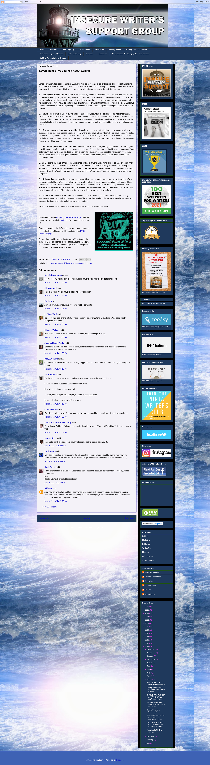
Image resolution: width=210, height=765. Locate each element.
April (149, 676)
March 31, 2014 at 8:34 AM (55, 324)
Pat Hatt (48, 301)
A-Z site (64, 220)
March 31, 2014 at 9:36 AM (55, 337)
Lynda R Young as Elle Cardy (57, 422)
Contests (90, 54)
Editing (67, 263)
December (151, 649)
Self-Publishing (74, 54)
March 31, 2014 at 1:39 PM (55, 353)
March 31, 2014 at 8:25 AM (55, 309)
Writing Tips (146, 548)
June (149, 669)
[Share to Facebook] (87, 259)
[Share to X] (85, 259)
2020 (147, 627)
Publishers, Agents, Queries (51, 54)
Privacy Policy (115, 50)
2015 (147, 643)
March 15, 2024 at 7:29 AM (55, 501)
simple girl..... (50, 438)
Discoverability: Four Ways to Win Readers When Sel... (156, 704)
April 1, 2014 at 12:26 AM (55, 446)
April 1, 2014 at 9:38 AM (54, 483)
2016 (147, 640)
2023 (147, 617)
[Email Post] (76, 259)
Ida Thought (50, 451)
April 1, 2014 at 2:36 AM (54, 461)
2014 (147, 647)
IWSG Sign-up (68, 50)
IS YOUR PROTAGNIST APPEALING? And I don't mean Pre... (156, 697)
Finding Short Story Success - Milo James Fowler (156, 690)
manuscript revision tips (81, 263)
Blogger (119, 760)
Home (42, 50)
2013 (147, 744)
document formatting (54, 263)
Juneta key (149, 581)
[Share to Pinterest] (90, 259)
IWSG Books (84, 50)
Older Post (129, 518)
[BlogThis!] (83, 259)
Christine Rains (51, 409)
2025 (147, 610)
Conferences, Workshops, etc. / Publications (130, 54)
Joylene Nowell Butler (54, 343)
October (150, 656)
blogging (145, 552)
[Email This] (80, 259)
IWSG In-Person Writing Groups (53, 58)
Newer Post (45, 518)
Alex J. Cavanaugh (53, 275)
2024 (147, 613)
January (150, 740)
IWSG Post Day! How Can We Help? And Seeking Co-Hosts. (155, 725)
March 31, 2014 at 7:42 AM (55, 282)
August (150, 663)
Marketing (103, 54)
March (149, 679)
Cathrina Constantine (153, 577)
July (149, 666)
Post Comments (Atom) (93, 528)
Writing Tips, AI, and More (136, 50)
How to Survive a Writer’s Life (153, 711)
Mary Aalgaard (51, 359)
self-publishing (147, 556)
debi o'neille (50, 467)
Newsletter (99, 50)
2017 (147, 637)
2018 (147, 633)
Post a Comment (49, 507)
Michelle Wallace (52, 330)
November (151, 653)
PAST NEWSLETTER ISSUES (153, 303)
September (151, 659)
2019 (147, 630)
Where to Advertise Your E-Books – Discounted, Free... (156, 717)
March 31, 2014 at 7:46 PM (55, 433)
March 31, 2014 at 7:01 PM (55, 417)
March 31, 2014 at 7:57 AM (55, 296)
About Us (53, 50)
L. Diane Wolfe (51, 314)
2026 (147, 607)
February (151, 736)
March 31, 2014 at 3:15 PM (55, 404)
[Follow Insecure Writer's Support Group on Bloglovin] (152, 525)
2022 (147, 620)
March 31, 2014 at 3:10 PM (55, 369)
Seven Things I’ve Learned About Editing (156, 683)
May (149, 673)
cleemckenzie (150, 594)
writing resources (148, 560)
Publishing (146, 544)
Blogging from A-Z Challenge (68, 217)
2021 (147, 623)
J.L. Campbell (50, 288)
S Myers (48, 488)
